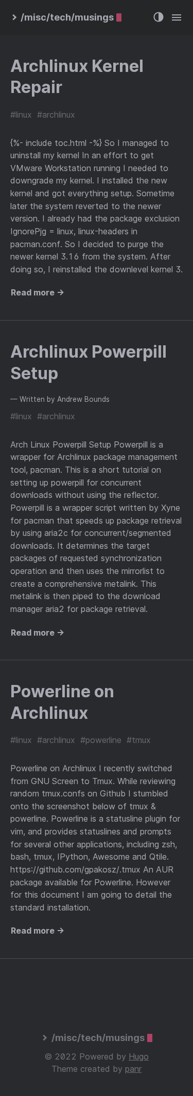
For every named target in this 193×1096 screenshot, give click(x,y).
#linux (21, 114)
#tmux (139, 740)
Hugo (139, 1056)
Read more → (37, 292)
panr (133, 1069)
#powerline (100, 740)
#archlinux (56, 114)
